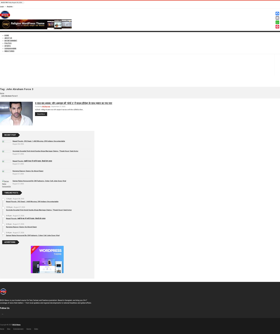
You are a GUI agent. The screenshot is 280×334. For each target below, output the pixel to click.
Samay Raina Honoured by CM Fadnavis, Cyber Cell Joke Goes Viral (39, 181)
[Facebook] (277, 13)
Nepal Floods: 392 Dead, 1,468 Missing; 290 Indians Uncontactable (39, 141)
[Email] (277, 18)
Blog (8, 329)
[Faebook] (0, 313)
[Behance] (3, 313)
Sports (7, 46)
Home (6, 35)
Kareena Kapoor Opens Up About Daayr (28, 171)
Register (10, 6)
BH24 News (16, 325)
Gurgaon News (10, 48)
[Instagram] (4, 313)
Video (36, 329)
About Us (8, 38)
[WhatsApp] (277, 22)
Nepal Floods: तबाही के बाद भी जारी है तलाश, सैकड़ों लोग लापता (32, 161)
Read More (41, 114)
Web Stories (9, 51)
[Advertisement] (140, 70)
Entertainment (10, 41)
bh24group (46, 106)
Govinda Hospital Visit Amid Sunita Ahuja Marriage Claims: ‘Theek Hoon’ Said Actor (45, 151)
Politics (7, 43)
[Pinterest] (277, 26)
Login (2, 6)
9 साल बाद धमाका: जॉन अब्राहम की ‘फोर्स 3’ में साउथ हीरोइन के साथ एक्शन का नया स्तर (73, 103)
